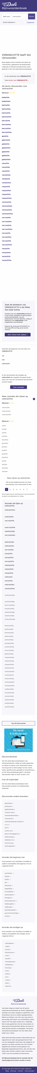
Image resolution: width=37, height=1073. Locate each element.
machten (5, 468)
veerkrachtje (10, 531)
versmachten (7, 206)
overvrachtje (9, 650)
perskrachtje (9, 654)
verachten (6, 167)
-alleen (7, 974)
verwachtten (7, 245)
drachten (5, 440)
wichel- (7, 916)
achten (4, 429)
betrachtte (6, 113)
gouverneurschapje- (12, 913)
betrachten (6, 109)
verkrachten (6, 411)
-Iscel (7, 955)
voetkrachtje (9, 689)
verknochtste (9, 668)
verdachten (6, 183)
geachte (5, 136)
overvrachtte (10, 527)
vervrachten (7, 221)
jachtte (4, 450)
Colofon (20, 1071)
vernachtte (9, 557)
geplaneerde (9, 809)
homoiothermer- (10, 901)
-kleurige (8, 968)
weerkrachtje (9, 700)
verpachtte (6, 194)
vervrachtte (6, 225)
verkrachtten (6, 414)
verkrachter (9, 546)
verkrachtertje (10, 595)
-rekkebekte (9, 943)
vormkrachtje (9, 693)
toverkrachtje (9, 609)
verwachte (6, 233)
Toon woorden (18, 387)
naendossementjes (11, 815)
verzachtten (6, 260)
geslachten (6, 159)
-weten (7, 980)
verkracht (8, 577)
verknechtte (9, 565)
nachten (5, 471)
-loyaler (7, 958)
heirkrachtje (9, 629)
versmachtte (7, 210)
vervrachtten (7, 229)
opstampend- (9, 895)
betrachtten (6, 117)
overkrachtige (10, 601)
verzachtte (6, 256)
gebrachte (6, 140)
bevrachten (6, 124)
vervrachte (6, 217)
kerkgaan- (8, 898)
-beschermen (9, 952)
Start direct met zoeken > (18, 335)
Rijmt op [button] (6, 16)
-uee (6, 977)
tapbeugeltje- (9, 904)
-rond (7, 971)
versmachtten (7, 214)
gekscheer (8, 803)
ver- (3, 360)
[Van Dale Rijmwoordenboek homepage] (10, 4)
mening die (9, 818)
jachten (4, 447)
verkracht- (6, 363)
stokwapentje (9, 846)
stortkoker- (9, 873)
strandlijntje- (9, 891)
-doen (7, 983)
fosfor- (7, 879)
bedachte (5, 97)
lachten (4, 464)
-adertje (7, 986)
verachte (5, 163)
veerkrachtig (9, 661)
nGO (6, 828)
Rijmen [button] (31, 16)
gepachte (5, 152)
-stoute (7, 949)
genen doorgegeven (12, 834)
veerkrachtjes (9, 616)
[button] (34, 399)
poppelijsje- (9, 888)
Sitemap (13, 1071)
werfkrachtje (9, 703)
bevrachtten (7, 132)
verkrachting (9, 678)
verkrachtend (9, 671)
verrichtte (9, 581)
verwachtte (6, 241)
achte (4, 426)
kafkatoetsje (9, 837)
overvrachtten (10, 605)
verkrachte (6, 407)
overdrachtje (9, 643)
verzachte (6, 249)
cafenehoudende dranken (14, 821)
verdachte (6, 179)
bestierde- (8, 885)
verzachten (6, 252)
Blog (7, 1071)
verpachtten (7, 198)
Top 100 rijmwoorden (18, 723)
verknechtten (9, 664)
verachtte (6, 171)
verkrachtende (10, 619)
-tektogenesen (10, 962)
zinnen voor (17, 80)
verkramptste (9, 682)
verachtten (6, 175)
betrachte (6, 105)
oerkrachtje (9, 542)
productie (8, 806)
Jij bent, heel (9, 812)
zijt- (6, 882)
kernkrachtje (9, 633)
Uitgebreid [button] (30, 22)
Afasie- (7, 876)
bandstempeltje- (10, 910)
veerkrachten (9, 657)
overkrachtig (9, 647)
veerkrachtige (10, 612)
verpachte (6, 186)
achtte (4, 433)
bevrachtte (6, 128)
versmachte (6, 202)
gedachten (6, 148)
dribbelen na (9, 840)
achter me (8, 831)
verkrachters (9, 675)
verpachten (6, 190)
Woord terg (9, 843)
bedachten (6, 101)
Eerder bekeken (8, 22)
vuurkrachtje (9, 696)
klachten (5, 457)
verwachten (6, 237)
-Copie (7, 946)
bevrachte (6, 121)
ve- (3, 356)
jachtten (5, 454)
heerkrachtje (9, 626)
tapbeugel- (8, 907)
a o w (6, 825)
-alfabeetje (9, 965)
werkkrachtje (9, 707)
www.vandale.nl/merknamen (19, 1053)
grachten (5, 443)
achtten (4, 436)
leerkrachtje (9, 636)
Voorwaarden (29, 1071)
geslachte (5, 155)
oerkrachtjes (9, 640)
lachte (4, 461)
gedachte (5, 144)
